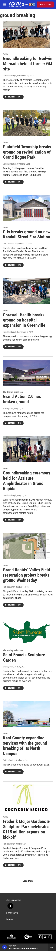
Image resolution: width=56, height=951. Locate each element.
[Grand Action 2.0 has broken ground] (26, 373)
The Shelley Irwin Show (13, 392)
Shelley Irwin (8, 408)
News (5, 54)
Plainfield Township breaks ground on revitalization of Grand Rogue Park (27, 152)
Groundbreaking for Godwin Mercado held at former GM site (27, 64)
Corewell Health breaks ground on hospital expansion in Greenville (24, 320)
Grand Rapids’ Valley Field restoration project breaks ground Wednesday (26, 575)
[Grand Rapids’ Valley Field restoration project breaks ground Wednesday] (26, 546)
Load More (28, 880)
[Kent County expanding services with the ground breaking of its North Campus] (26, 714)
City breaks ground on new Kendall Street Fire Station (26, 234)
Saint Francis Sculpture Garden (24, 657)
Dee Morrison (8, 243)
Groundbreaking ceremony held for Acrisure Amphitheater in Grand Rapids (26, 480)
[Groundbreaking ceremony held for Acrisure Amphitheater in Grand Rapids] (26, 449)
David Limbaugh (9, 75)
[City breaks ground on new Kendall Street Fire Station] (26, 208)
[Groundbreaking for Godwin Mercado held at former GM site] (26, 34)
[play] (4, 947)
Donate (46, 4)
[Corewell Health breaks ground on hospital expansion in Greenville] (26, 291)
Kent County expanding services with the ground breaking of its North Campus (25, 745)
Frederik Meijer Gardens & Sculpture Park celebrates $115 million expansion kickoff (26, 829)
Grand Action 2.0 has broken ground (22, 399)
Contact (9, 919)
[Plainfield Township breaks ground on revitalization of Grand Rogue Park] (26, 123)
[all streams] (52, 947)
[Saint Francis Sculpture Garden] (26, 631)
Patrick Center (9, 587)
